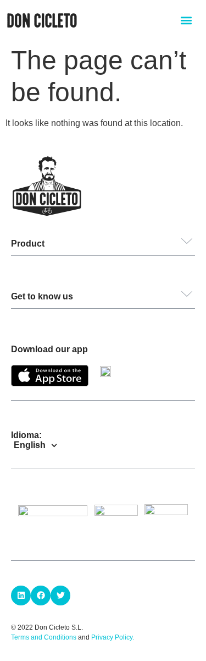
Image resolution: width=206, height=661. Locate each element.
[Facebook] (41, 595)
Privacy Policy (111, 637)
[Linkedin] (21, 595)
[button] (186, 20)
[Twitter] (60, 595)
